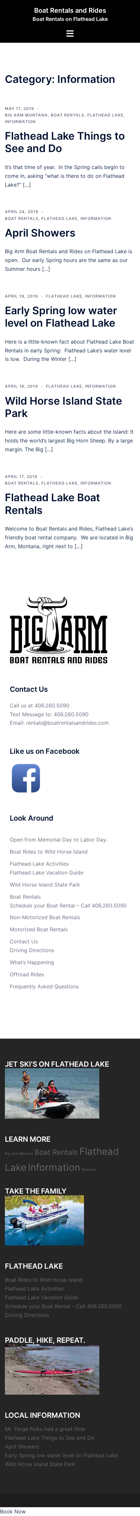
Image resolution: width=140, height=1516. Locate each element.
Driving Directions (32, 950)
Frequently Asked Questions (44, 986)
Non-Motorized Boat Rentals (45, 917)
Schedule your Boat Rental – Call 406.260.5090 (68, 905)
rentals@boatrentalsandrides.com (67, 722)
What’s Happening (32, 962)
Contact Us (24, 941)
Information (20, 121)
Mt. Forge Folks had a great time (45, 1429)
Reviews (89, 1170)
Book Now (13, 1511)
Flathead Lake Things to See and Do (65, 142)
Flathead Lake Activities (39, 863)
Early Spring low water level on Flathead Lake (61, 316)
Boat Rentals (67, 115)
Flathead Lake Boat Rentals (52, 503)
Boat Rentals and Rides (70, 10)
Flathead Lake (105, 115)
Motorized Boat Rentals (39, 929)
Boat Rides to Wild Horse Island (49, 851)
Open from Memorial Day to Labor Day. (58, 839)
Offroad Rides (27, 974)
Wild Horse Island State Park (63, 407)
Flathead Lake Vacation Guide (46, 872)
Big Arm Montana (26, 115)
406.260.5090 (52, 705)
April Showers (40, 232)
